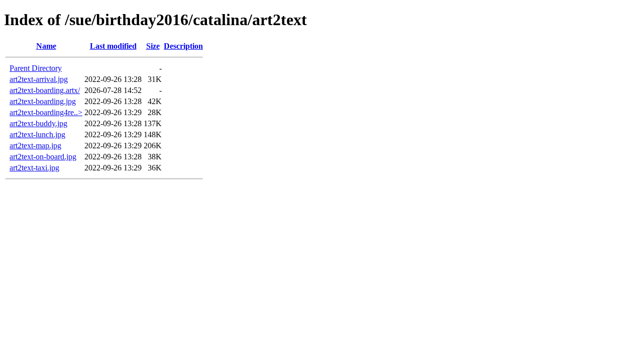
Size (153, 46)
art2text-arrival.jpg (39, 79)
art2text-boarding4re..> (46, 112)
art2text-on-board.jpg (43, 156)
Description (183, 46)
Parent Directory (36, 68)
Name (46, 46)
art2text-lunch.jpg (37, 134)
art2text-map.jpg (35, 145)
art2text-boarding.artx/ (45, 90)
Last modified (113, 46)
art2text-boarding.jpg (43, 101)
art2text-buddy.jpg (38, 123)
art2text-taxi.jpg (34, 167)
